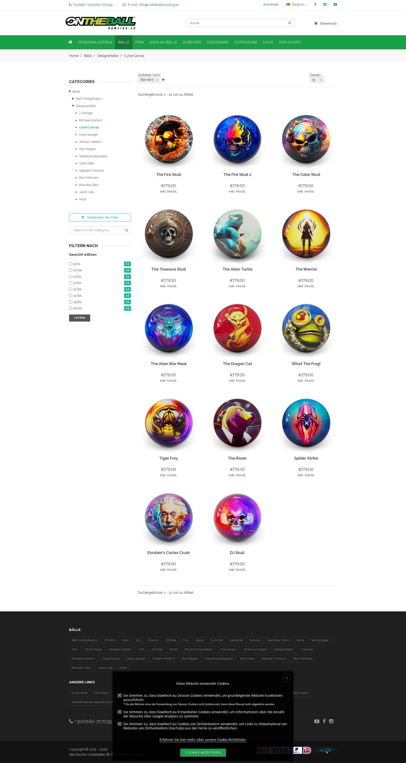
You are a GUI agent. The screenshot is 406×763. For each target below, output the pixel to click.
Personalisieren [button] (95, 42)
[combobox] (149, 79)
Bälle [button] (123, 42)
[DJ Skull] (237, 517)
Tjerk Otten (86, 163)
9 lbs (101, 264)
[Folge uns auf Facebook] (315, 4)
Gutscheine (79, 693)
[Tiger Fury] (168, 423)
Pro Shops (101, 693)
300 (138, 640)
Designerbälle (107, 56)
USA (141, 649)
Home (73, 56)
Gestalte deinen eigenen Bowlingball (97, 702)
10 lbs (101, 270)
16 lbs (101, 308)
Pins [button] (139, 42)
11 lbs (101, 276)
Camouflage (93, 649)
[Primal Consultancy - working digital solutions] (324, 750)
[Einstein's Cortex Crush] (168, 517)
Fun (186, 640)
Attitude (170, 640)
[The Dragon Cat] (237, 328)
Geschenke (218, 42)
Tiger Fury (168, 458)
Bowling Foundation (199, 649)
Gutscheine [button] (245, 42)
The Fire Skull (168, 174)
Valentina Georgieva (93, 156)
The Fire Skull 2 (237, 174)
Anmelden (271, 4)
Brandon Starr (89, 185)
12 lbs (101, 283)
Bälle (88, 56)
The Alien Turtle (237, 269)
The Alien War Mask (169, 364)
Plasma (153, 640)
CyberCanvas (89, 127)
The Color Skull (306, 174)
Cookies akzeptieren (203, 752)
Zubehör (192, 42)
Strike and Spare (255, 649)
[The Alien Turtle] (237, 234)
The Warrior (306, 269)
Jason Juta (86, 192)
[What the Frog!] (306, 328)
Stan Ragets (87, 149)
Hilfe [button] (268, 42)
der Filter (102, 217)
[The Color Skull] (306, 139)
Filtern (79, 317)
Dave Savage (88, 134)
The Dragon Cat (237, 364)
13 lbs (101, 289)
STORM (109, 640)
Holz (75, 649)
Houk (82, 199)
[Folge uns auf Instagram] (325, 4)
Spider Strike (306, 458)
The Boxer (237, 458)
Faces (200, 640)
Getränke (236, 640)
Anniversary (228, 649)
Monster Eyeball (120, 649)
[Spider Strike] (306, 423)
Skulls (173, 649)
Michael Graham (90, 120)
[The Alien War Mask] (168, 328)
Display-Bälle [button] (163, 42)
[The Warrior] (306, 234)
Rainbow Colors (278, 640)
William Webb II (90, 142)
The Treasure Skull (168, 269)
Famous (255, 640)
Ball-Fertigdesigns (89, 98)
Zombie (156, 649)
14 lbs (101, 295)
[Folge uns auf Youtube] (335, 4)
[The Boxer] (237, 423)
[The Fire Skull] (168, 139)
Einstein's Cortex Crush (169, 553)
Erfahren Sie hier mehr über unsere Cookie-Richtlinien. (203, 739)
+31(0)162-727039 (92, 721)
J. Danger (86, 113)
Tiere (125, 640)
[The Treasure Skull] (168, 234)
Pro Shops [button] (290, 42)
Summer (217, 640)
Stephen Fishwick (91, 170)
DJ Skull (237, 553)
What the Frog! (306, 364)
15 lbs (101, 302)
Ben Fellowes (88, 177)
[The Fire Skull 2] (237, 139)
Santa (300, 640)
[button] (70, 42)
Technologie (319, 640)
